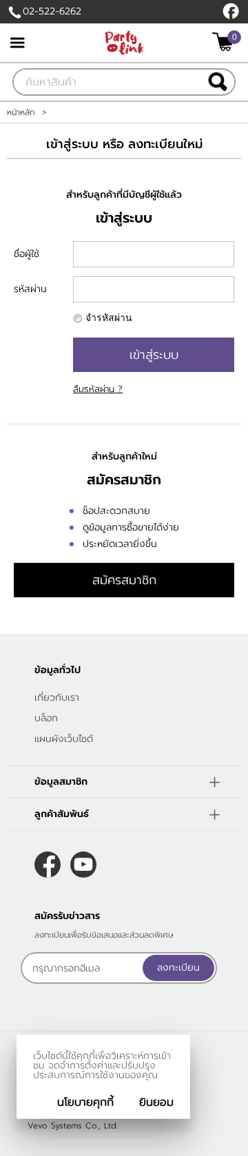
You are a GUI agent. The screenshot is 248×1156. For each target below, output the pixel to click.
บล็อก (46, 718)
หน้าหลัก (21, 112)
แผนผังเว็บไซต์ (63, 739)
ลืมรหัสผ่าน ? (98, 388)
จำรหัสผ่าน (108, 318)
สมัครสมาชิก (124, 580)
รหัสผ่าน (30, 289)
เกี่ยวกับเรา (56, 697)
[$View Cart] (225, 41)
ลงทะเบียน (178, 967)
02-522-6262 (52, 11)
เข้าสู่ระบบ (154, 354)
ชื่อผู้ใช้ (26, 254)
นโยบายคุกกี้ (85, 1102)
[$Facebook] (231, 11)
